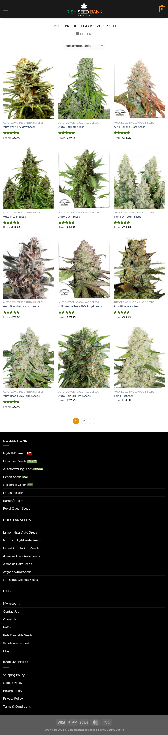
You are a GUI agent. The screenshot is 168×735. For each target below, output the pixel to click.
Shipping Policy (14, 675)
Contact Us (11, 611)
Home (54, 26)
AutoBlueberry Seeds (127, 306)
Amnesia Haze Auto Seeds (21, 556)
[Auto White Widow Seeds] (28, 88)
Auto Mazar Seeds (14, 216)
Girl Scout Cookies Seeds (20, 579)
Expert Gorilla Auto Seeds (21, 548)
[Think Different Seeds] (139, 178)
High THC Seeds (14, 453)
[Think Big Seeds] (139, 357)
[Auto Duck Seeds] (84, 178)
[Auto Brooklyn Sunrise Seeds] (28, 357)
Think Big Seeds (123, 395)
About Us (10, 619)
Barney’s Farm (13, 500)
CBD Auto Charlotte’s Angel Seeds (80, 306)
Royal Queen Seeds (16, 508)
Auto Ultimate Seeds (71, 126)
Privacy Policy (13, 698)
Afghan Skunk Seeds (17, 572)
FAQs (7, 627)
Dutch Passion (13, 492)
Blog (6, 651)
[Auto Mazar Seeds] (28, 178)
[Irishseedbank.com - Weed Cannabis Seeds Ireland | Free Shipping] (84, 9)
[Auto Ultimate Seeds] (84, 88)
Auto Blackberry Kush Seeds (21, 306)
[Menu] (5, 9)
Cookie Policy (12, 682)
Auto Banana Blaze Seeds (129, 126)
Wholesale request (16, 643)
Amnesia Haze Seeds (17, 564)
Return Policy (12, 690)
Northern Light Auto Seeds (22, 540)
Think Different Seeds (127, 216)
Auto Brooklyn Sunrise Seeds (21, 395)
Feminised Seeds (14, 461)
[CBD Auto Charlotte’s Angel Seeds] (84, 268)
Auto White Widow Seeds (19, 126)
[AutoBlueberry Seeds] (139, 268)
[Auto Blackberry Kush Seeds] (28, 268)
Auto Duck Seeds (69, 216)
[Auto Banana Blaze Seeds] (139, 88)
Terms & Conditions (17, 706)
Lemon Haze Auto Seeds (20, 532)
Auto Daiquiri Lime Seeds (74, 395)
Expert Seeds (12, 477)
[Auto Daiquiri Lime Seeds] (84, 357)
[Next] (92, 421)
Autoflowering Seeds (18, 469)
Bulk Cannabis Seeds (17, 635)
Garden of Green (15, 484)
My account (11, 603)
